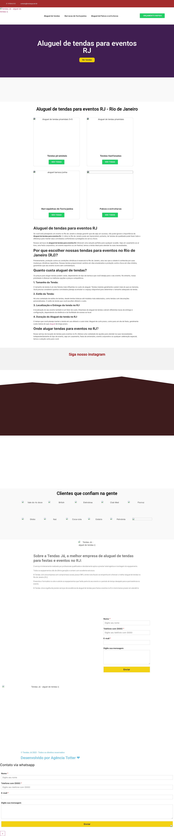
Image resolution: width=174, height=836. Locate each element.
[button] (152, 15)
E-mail (107, 638)
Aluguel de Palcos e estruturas (104, 16)
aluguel (52, 324)
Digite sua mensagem (113, 648)
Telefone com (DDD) (113, 628)
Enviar (126, 669)
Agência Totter (63, 758)
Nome (106, 619)
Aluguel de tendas (52, 16)
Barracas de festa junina (75, 16)
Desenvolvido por (36, 758)
